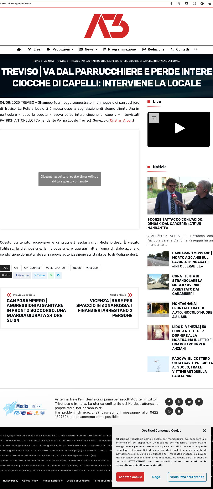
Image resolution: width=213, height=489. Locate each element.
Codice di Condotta (78, 480)
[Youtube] (186, 3)
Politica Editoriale (52, 480)
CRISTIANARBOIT (57, 268)
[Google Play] (202, 3)
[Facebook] (171, 3)
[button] (204, 431)
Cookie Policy (30, 480)
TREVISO (93, 268)
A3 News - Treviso (55, 61)
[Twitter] (179, 3)
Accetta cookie (130, 477)
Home (36, 61)
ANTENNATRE (33, 268)
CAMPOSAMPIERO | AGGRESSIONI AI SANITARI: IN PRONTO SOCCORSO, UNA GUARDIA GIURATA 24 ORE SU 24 (36, 308)
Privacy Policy (10, 480)
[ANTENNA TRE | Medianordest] (106, 13)
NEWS (77, 268)
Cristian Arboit (121, 120)
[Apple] (209, 3)
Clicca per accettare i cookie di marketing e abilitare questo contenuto (70, 179)
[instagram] (194, 3)
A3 (16, 268)
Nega (156, 477)
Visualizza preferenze (187, 477)
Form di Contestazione (107, 480)
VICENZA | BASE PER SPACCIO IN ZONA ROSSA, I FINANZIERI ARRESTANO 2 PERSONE (104, 306)
